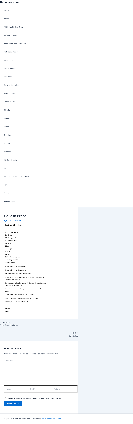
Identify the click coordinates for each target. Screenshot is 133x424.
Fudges (7, 143)
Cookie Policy (9, 68)
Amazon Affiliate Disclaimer (15, 43)
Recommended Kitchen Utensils (16, 176)
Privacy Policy (9, 93)
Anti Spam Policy (11, 52)
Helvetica (8, 152)
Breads (7, 118)
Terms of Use (9, 102)
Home (6, 10)
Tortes (6, 193)
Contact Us (8, 60)
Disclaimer (8, 77)
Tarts (6, 185)
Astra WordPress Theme (51, 419)
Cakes (6, 127)
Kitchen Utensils (10, 160)
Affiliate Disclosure (11, 35)
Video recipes (9, 201)
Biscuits (7, 110)
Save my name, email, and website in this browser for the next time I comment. (34, 398)
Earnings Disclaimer (12, 85)
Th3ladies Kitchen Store (13, 27)
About (6, 19)
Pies (5, 168)
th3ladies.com (9, 2)
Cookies (7, 135)
